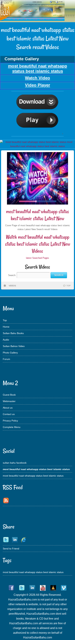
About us (8, 407)
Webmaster (9, 401)
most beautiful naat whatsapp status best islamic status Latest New (37, 215)
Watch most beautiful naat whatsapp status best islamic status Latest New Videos (37, 243)
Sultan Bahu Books (13, 333)
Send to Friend (11, 548)
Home (6, 326)
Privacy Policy (10, 420)
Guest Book (9, 394)
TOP (68, 286)
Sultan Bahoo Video (14, 346)
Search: (12, 275)
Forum (6, 359)
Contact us (9, 414)
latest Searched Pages (37, 258)
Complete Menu (11, 427)
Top (5, 320)
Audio (6, 339)
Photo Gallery (10, 352)
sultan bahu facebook (15, 462)
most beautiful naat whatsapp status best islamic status (33, 475)
